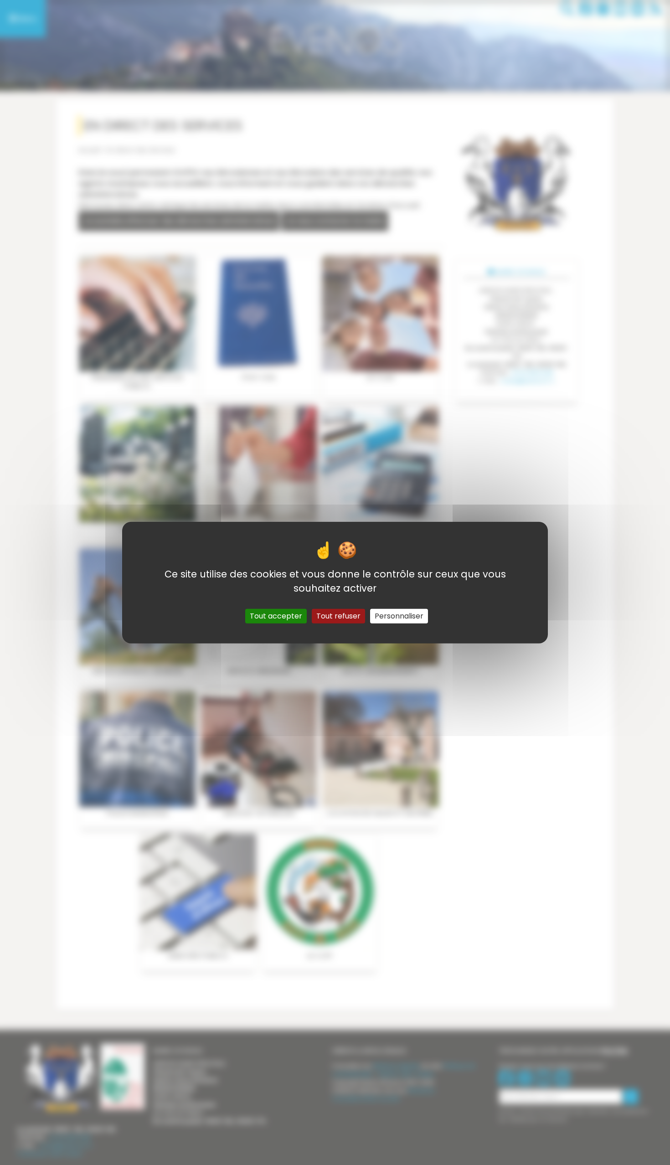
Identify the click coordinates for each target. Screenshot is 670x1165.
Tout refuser (338, 615)
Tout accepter (276, 615)
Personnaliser (399, 615)
